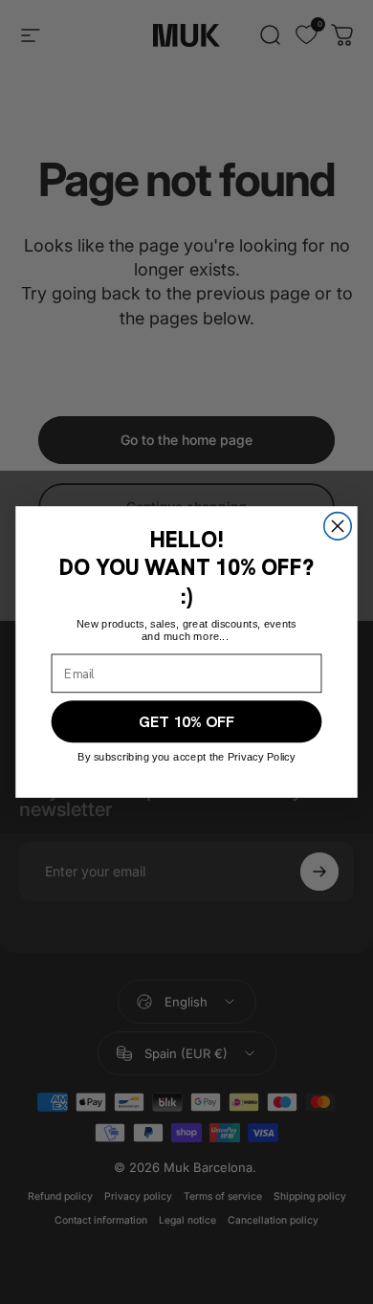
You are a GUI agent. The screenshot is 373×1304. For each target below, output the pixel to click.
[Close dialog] (337, 526)
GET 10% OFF (186, 722)
